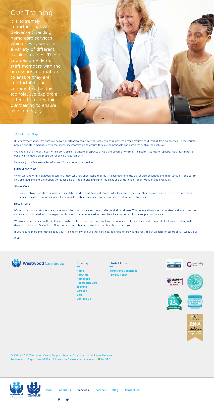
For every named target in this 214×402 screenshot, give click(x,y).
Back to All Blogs (28, 134)
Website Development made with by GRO (83, 359)
